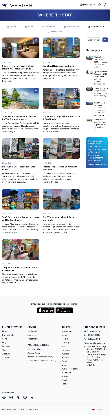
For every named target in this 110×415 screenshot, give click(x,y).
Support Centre (93, 331)
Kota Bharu (66, 372)
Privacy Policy (34, 353)
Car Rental (32, 331)
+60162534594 (93, 339)
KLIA (64, 346)
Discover (6, 354)
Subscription (33, 339)
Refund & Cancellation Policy (40, 357)
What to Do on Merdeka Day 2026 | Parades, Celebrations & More (100, 62)
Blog (4, 342)
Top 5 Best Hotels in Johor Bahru (58, 66)
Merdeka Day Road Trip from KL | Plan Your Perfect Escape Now (100, 125)
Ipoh (64, 365)
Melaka (65, 339)
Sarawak (65, 357)
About (4, 331)
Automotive (50, 26)
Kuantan (65, 376)
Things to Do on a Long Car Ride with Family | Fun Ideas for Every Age (101, 93)
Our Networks (8, 335)
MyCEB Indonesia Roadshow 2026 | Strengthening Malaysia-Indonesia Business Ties (101, 78)
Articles (12, 26)
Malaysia (100, 409)
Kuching (65, 354)
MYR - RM (88, 5)
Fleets (5, 350)
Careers (5, 357)
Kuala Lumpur (68, 331)
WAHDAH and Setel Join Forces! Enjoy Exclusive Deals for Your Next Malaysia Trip (100, 109)
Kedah (64, 380)
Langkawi (66, 350)
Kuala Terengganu (70, 369)
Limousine (32, 335)
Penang (65, 342)
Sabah (64, 361)
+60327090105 (93, 335)
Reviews (6, 346)
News (30, 26)
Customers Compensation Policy (42, 360)
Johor (64, 335)
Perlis (64, 384)
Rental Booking (34, 349)
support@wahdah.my (95, 343)
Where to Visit (56, 32)
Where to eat (73, 26)
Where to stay (97, 26)
